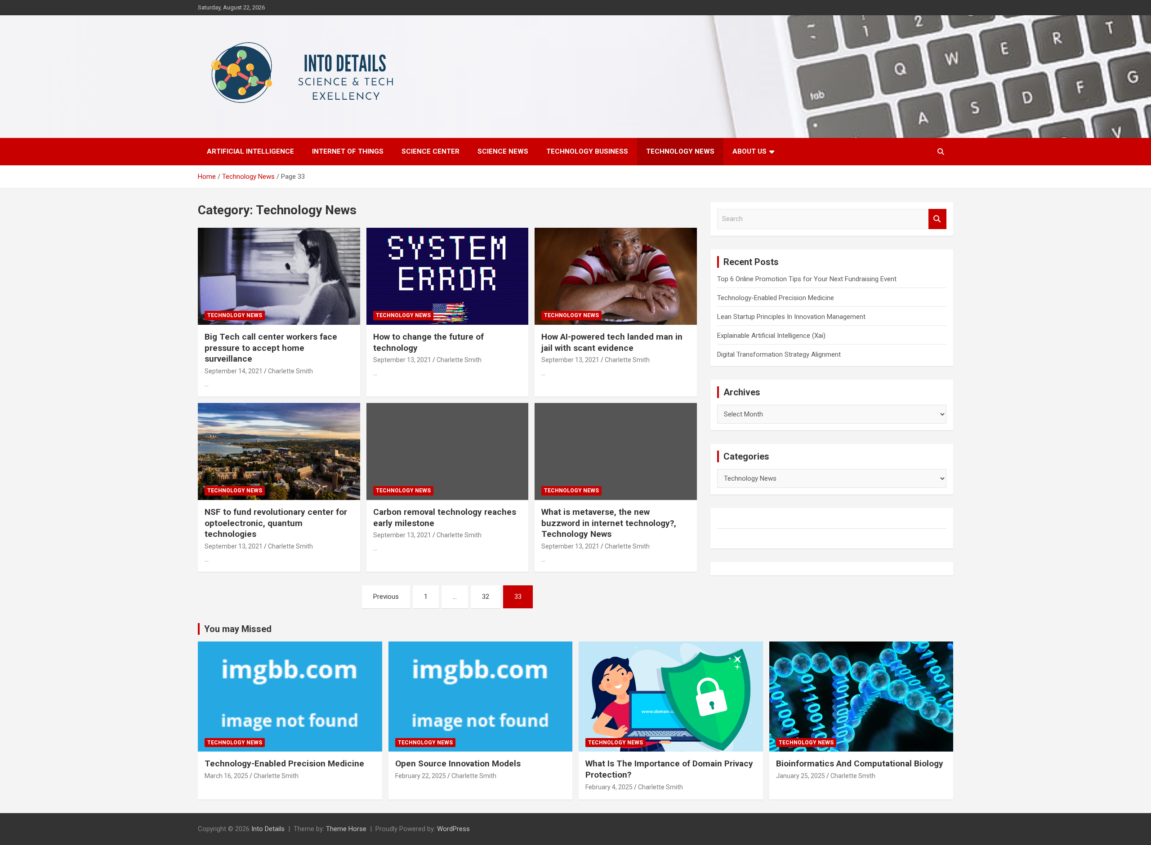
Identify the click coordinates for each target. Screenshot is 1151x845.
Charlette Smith (290, 371)
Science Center (431, 151)
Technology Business (587, 151)
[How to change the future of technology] (447, 276)
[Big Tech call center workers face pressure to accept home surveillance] (279, 276)
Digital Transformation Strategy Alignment (779, 354)
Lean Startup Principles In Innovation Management (791, 317)
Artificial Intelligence (250, 151)
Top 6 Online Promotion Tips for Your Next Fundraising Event (807, 279)
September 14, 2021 (234, 371)
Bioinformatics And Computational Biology (859, 763)
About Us (749, 151)
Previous (386, 597)
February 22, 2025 (420, 775)
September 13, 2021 (402, 359)
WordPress (453, 829)
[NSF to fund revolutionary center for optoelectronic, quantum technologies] (279, 451)
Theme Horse (346, 829)
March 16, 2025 (226, 775)
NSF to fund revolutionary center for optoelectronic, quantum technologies (276, 523)
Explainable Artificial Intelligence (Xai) (771, 336)
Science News (502, 151)
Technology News (680, 151)
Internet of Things (348, 151)
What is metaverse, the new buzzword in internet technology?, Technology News (608, 523)
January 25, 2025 (800, 775)
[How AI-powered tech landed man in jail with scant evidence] (615, 276)
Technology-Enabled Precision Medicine (775, 298)
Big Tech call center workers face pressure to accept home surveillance (271, 348)
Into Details (268, 829)
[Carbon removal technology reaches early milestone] (447, 451)
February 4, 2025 (609, 787)
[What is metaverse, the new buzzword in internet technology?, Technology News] (615, 451)
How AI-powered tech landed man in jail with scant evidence (612, 342)
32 (485, 597)
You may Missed (238, 629)
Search (937, 219)
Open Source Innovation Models (458, 763)
